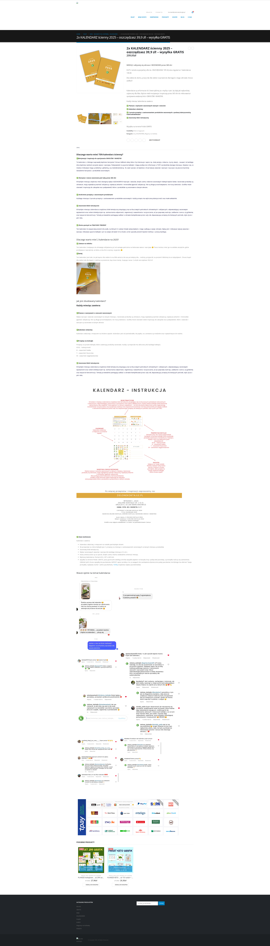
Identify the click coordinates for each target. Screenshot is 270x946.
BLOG (182, 17)
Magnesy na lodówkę (151, 134)
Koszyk (174, 17)
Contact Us (159, 12)
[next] (192, 48)
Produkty (165, 17)
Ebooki (83, 875)
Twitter (132, 140)
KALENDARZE (140, 134)
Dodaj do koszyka (92, 885)
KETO (117, 875)
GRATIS (78, 910)
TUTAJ (115, 565)
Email (144, 140)
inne (134, 134)
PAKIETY (79, 929)
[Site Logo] (89, 15)
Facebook (128, 140)
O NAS (190, 17)
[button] (189, 12)
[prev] (189, 48)
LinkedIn (136, 140)
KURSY (78, 922)
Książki (78, 919)
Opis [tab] (78, 148)
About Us (149, 12)
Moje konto (142, 17)
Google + (140, 140)
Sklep (133, 17)
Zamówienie (154, 17)
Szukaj (161, 903)
